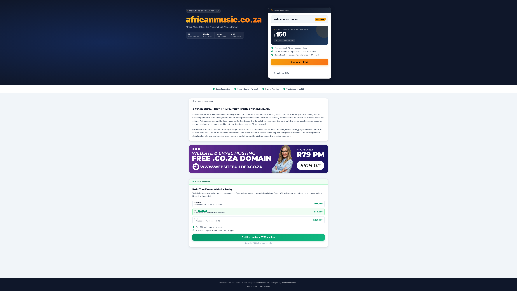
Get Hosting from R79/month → (258, 237)
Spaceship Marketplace (259, 283)
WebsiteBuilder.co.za (290, 283)
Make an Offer (283, 73)
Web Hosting (264, 286)
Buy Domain (252, 286)
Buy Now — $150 (299, 62)
